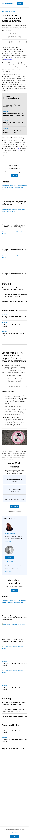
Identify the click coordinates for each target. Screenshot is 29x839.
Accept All (14, 836)
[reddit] (17, 42)
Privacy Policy (15, 832)
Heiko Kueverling (13, 431)
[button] (3, 4)
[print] (26, 42)
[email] (19, 42)
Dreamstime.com (21, 431)
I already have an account (14, 511)
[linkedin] (12, 42)
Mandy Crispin (11, 375)
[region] (14, 833)
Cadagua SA (8, 59)
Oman (17, 148)
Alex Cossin (19, 375)
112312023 (7, 431)
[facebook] (9, 42)
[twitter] (14, 42)
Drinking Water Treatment (9, 11)
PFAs (3, 348)
